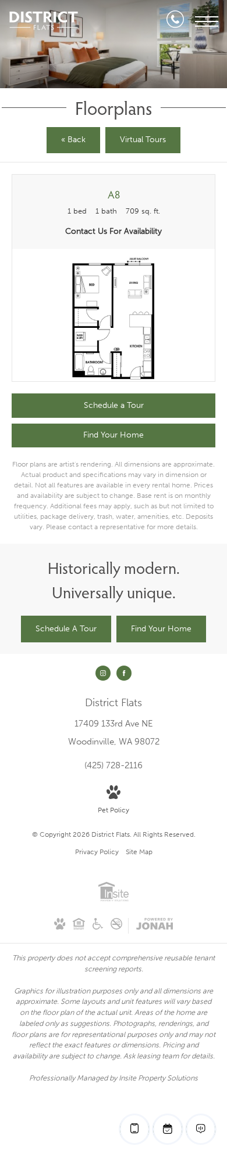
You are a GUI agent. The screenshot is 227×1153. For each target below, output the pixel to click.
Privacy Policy (97, 852)
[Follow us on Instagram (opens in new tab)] (103, 673)
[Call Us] (175, 21)
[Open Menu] (206, 21)
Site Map (139, 852)
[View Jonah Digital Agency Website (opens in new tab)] (154, 926)
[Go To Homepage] (44, 21)
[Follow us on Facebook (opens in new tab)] (124, 673)
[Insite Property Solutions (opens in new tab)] (113, 899)
